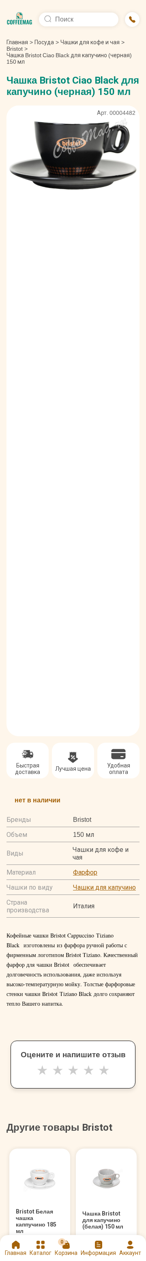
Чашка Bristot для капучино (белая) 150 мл (102, 1220)
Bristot (14, 48)
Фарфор (85, 872)
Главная (19, 42)
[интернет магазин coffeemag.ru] (19, 19)
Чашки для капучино (104, 887)
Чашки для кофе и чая (90, 42)
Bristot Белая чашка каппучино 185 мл (36, 1221)
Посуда (44, 42)
